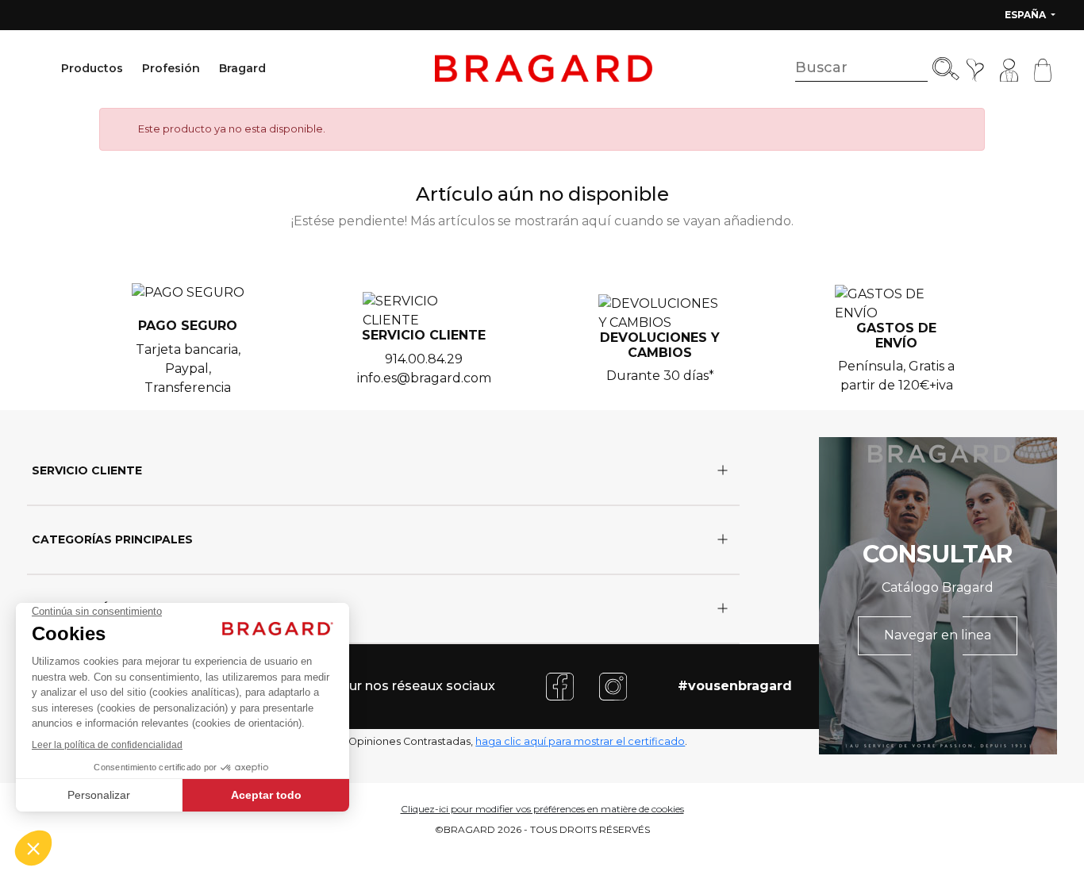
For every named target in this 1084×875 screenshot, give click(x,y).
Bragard (242, 68)
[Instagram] (613, 685)
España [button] (1026, 15)
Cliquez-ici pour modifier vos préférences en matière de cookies (542, 809)
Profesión (171, 68)
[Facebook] (560, 685)
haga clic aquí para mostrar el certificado (580, 741)
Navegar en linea (937, 635)
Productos (92, 68)
